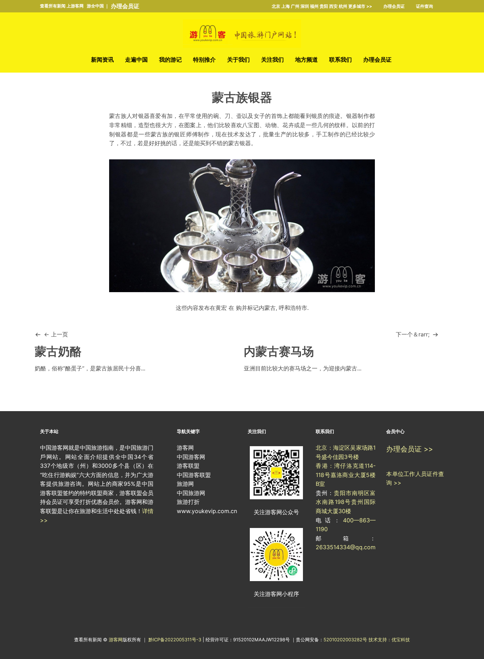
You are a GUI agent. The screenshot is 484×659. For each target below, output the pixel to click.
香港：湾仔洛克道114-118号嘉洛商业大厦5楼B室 (346, 474)
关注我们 (272, 59)
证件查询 (424, 6)
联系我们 (340, 59)
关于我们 (238, 59)
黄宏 (221, 307)
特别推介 (204, 59)
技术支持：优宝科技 (389, 639)
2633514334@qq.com (346, 547)
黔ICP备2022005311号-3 (175, 639)
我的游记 (170, 59)
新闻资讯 (102, 59)
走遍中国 (136, 59)
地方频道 (306, 59)
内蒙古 (267, 307)
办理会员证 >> (409, 449)
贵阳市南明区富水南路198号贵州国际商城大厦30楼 (346, 502)
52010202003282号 (345, 639)
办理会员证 (125, 6)
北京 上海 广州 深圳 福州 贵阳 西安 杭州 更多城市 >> (322, 6)
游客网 (116, 639)
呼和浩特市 (293, 307)
